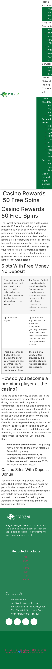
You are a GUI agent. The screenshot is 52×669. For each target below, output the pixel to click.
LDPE (26, 571)
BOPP (26, 560)
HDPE (26, 564)
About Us (47, 5)
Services (46, 63)
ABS (50, 29)
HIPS (50, 40)
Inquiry (46, 84)
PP (49, 46)
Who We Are (50, 12)
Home (45, 1)
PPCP (26, 579)
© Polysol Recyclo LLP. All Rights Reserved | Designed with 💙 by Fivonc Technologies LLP (26, 651)
